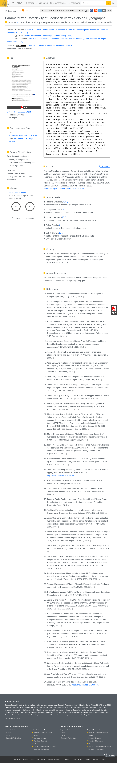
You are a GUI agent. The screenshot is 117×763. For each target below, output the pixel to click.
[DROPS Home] (13, 3)
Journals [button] (43, 3)
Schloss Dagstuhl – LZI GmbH (34, 759)
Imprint (87, 759)
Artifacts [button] (75, 3)
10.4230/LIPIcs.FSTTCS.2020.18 (23, 135)
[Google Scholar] (84, 297)
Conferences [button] (59, 3)
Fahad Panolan (88, 22)
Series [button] (31, 3)
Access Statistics (18, 192)
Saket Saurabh (104, 22)
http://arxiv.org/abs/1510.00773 (85, 685)
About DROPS (77, 759)
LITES (36, 744)
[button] (20, 3)
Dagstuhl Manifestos (41, 741)
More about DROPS (13, 719)
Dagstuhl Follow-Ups (13, 738)
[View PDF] (22, 82)
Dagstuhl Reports (40, 738)
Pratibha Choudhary (30, 22)
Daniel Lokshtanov (70, 22)
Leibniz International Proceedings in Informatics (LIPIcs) (48, 36)
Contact (103, 759)
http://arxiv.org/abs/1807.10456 (60, 475)
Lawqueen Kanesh (50, 22)
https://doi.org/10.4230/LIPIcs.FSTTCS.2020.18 (64, 188)
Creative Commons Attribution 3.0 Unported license (49, 45)
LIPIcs (8, 732)
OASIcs (9, 735)
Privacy (95, 759)
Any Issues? (112, 754)
